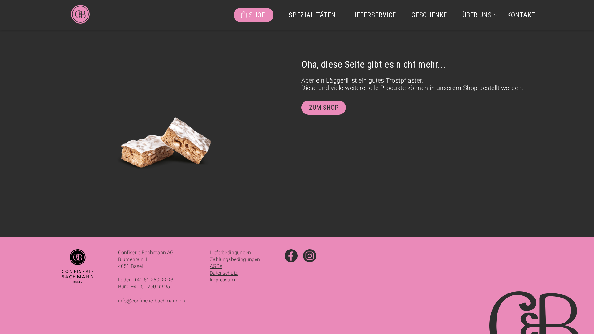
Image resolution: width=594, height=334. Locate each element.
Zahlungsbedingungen (235, 259)
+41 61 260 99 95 (150, 286)
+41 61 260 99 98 (153, 280)
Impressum (222, 280)
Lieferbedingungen (230, 252)
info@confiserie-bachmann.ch (151, 301)
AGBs (216, 266)
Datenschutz (224, 273)
